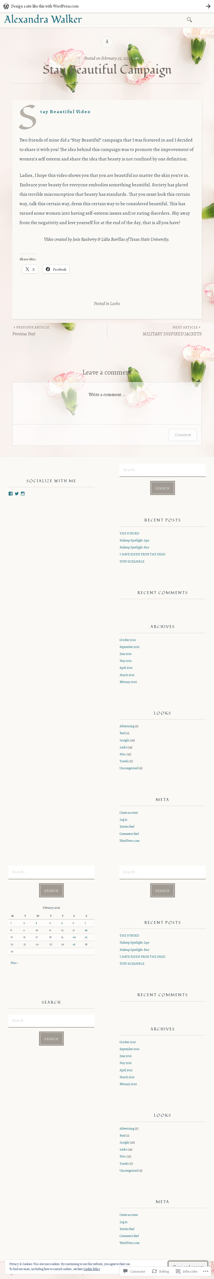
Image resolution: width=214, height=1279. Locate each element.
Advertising (127, 726)
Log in (123, 819)
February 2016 (128, 682)
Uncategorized (129, 768)
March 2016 (127, 675)
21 (86, 937)
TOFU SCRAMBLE (132, 561)
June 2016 (126, 654)
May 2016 (126, 661)
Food (122, 733)
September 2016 (129, 647)
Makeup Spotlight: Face (134, 547)
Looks (115, 303)
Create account (129, 812)
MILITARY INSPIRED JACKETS (172, 331)
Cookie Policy (92, 1269)
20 (74, 937)
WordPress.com (130, 840)
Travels (124, 761)
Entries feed (127, 826)
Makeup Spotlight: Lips (134, 540)
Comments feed (129, 834)
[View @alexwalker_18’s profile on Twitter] (16, 493)
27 (74, 944)
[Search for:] (190, 19)
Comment (183, 434)
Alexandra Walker (43, 20)
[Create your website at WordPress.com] (107, 6)
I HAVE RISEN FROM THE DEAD (142, 554)
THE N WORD (129, 533)
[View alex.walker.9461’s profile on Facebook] (10, 493)
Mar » (14, 963)
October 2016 (128, 640)
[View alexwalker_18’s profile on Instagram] (23, 493)
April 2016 (126, 668)
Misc (123, 754)
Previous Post (30, 331)
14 (86, 930)
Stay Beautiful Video (65, 111)
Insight (124, 740)
